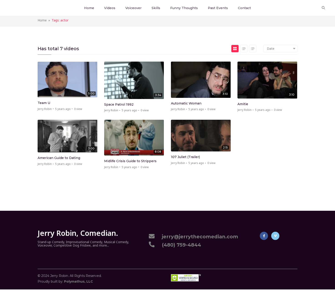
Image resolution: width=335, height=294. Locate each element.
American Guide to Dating (59, 158)
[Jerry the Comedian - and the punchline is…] (19, 8)
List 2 (252, 48)
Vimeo (275, 236)
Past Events (218, 8)
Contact (244, 8)
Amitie (242, 104)
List (243, 48)
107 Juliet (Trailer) (185, 157)
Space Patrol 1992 (119, 104)
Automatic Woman (186, 103)
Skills (156, 8)
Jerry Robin (45, 109)
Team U (44, 103)
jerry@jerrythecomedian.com (198, 236)
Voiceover (133, 8)
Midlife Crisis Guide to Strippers (130, 161)
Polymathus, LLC (78, 281)
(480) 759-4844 (180, 245)
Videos (109, 8)
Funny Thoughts (184, 8)
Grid (235, 48)
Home (89, 8)
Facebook (264, 236)
